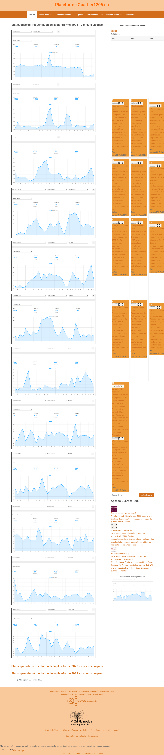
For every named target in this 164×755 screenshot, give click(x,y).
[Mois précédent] (113, 31)
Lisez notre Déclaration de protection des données (82, 753)
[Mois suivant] (117, 31)
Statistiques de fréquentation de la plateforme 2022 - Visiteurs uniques (57, 673)
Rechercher (147, 495)
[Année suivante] (115, 31)
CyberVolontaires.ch (95, 694)
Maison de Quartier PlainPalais (96, 691)
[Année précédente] (112, 31)
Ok (3, 750)
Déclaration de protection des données (82, 736)
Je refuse (11, 750)
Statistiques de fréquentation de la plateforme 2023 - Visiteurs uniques (57, 666)
